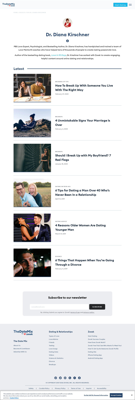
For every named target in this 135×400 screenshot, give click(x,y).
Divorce (52, 361)
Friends (51, 342)
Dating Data (53, 352)
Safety (31, 388)
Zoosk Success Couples (96, 339)
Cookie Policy (44, 388)
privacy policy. (88, 312)
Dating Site (92, 352)
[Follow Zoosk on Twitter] (60, 379)
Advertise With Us (20, 352)
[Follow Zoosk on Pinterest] (55, 379)
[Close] (132, 395)
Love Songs (53, 349)
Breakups (52, 364)
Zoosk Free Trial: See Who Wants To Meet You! (104, 345)
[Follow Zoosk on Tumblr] (69, 379)
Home (16, 12)
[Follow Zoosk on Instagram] (65, 379)
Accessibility (101, 388)
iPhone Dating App (95, 355)
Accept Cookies (116, 395)
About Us (17, 345)
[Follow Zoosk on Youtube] (74, 379)
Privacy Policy (60, 388)
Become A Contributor (22, 349)
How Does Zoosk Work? (96, 342)
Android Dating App (95, 358)
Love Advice (53, 339)
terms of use (75, 312)
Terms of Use (76, 388)
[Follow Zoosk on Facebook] (79, 379)
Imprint (89, 388)
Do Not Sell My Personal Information (96, 395)
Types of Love (54, 336)
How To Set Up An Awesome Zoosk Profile (103, 349)
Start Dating (120, 5)
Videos (51, 355)
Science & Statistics (56, 358)
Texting (51, 345)
